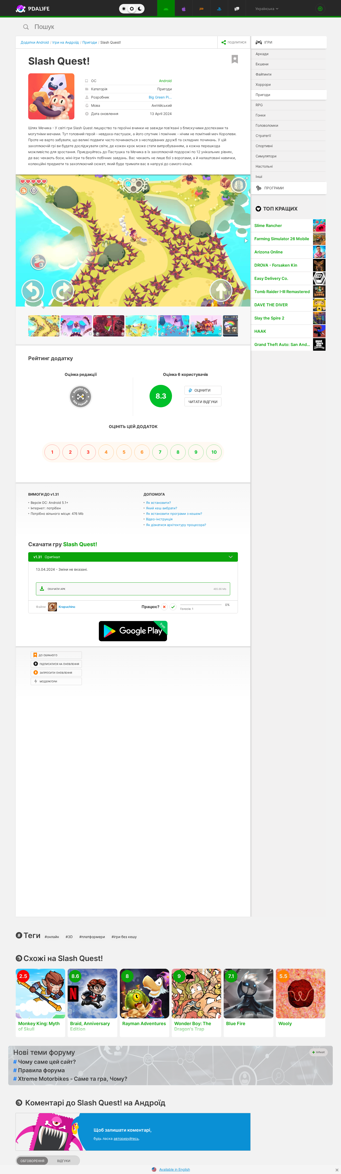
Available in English (174, 1169)
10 (214, 452)
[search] (161, 26)
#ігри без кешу (124, 937)
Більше (320, 1052)
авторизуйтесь (126, 1138)
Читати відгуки (202, 402)
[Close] (337, 1170)
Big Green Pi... (160, 97)
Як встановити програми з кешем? (174, 514)
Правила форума (39, 1070)
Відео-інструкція (159, 519)
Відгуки (63, 1161)
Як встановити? (158, 503)
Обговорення (32, 1161)
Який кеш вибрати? (161, 508)
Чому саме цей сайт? (44, 1062)
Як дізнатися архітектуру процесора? (176, 525)
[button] (246, 179)
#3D (69, 937)
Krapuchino (67, 607)
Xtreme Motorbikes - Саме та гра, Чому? (70, 1079)
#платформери (92, 937)
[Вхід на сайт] (320, 9)
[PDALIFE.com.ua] (31, 8)
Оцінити (202, 390)
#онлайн (52, 937)
